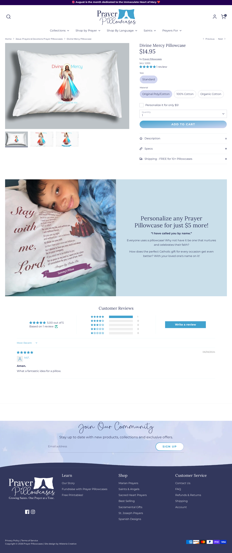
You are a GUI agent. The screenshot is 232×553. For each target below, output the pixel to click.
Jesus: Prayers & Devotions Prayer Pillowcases (39, 39)
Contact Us (182, 483)
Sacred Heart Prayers (133, 495)
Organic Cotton (210, 94)
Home (8, 39)
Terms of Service (29, 540)
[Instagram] (33, 512)
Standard (148, 79)
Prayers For (170, 30)
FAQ (178, 489)
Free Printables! (72, 495)
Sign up (170, 446)
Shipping (181, 501)
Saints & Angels (129, 489)
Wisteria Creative (67, 543)
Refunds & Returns (188, 495)
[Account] (214, 16)
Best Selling (127, 501)
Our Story (68, 483)
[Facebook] (27, 512)
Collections (58, 30)
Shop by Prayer (87, 30)
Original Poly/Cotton (156, 94)
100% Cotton (185, 94)
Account (181, 507)
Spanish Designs (130, 519)
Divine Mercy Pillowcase (79, 39)
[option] (67, 87)
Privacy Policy (12, 540)
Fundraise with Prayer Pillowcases (84, 489)
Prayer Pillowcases (152, 59)
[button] (147, 66)
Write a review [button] (185, 324)
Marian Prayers (128, 483)
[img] (25, 352)
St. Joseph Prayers (131, 513)
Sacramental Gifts (130, 507)
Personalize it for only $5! (162, 105)
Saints (148, 30)
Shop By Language (121, 30)
